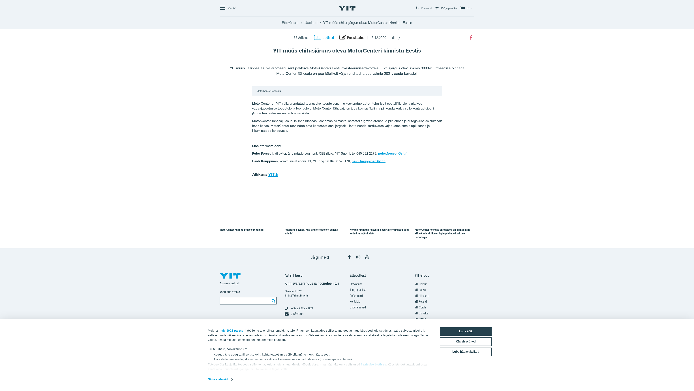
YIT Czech (420, 307)
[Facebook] (471, 38)
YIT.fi (273, 174)
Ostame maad (358, 307)
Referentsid (356, 296)
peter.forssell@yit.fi (392, 153)
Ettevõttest (356, 284)
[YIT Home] (347, 8)
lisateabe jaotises (373, 364)
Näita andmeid (218, 379)
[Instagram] (358, 257)
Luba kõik (466, 331)
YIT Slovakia (422, 313)
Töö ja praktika (358, 290)
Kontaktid (355, 301)
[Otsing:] (272, 300)
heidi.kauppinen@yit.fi (368, 161)
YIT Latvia (420, 290)
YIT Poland (421, 301)
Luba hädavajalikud (465, 351)
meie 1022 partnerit (233, 330)
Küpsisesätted (466, 341)
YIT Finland (421, 284)
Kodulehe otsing (230, 292)
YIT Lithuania (422, 296)
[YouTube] (367, 257)
